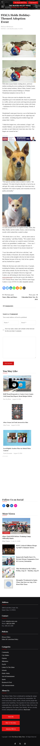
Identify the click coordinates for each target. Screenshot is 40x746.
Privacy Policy (6, 637)
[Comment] (24, 287)
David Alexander (7, 453)
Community (6, 532)
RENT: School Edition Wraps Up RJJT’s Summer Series (26, 546)
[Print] (17, 287)
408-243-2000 (10, 623)
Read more (27, 709)
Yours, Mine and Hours (9, 297)
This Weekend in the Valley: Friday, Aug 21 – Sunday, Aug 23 (27, 570)
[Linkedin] (10, 287)
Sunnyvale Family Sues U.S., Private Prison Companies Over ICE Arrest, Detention (27, 559)
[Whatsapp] (14, 287)
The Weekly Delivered (20, 2)
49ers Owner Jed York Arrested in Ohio (15, 422)
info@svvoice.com (11, 621)
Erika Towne (6, 425)
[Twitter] (7, 287)
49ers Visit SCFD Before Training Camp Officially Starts (16, 537)
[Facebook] (4, 287)
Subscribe (10, 716)
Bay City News (7, 399)
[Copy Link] (20, 287)
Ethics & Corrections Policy (10, 639)
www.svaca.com (7, 277)
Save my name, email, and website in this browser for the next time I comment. (19, 330)
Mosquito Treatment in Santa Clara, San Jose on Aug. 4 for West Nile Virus (26, 582)
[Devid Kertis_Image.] (19, 139)
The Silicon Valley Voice (20, 5)
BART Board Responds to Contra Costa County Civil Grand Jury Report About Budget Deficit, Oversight (18, 396)
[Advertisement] (20, 477)
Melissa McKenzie (7, 26)
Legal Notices (33, 2)
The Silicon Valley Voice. (19, 737)
